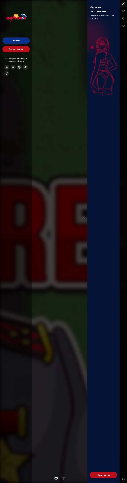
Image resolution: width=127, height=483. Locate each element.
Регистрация (16, 49)
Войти (16, 40)
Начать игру (103, 474)
